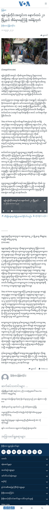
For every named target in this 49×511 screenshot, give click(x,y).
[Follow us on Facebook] (3, 452)
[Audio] (31, 508)
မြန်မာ (3, 10)
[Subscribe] (40, 452)
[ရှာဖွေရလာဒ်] (42, 508)
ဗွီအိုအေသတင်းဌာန (12, 203)
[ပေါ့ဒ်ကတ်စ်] (34, 452)
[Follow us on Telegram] (24, 452)
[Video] (21, 508)
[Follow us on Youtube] (14, 452)
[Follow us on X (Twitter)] (8, 452)
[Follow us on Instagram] (19, 452)
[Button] (44, 35)
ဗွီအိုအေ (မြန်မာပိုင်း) (8, 26)
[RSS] (29, 452)
